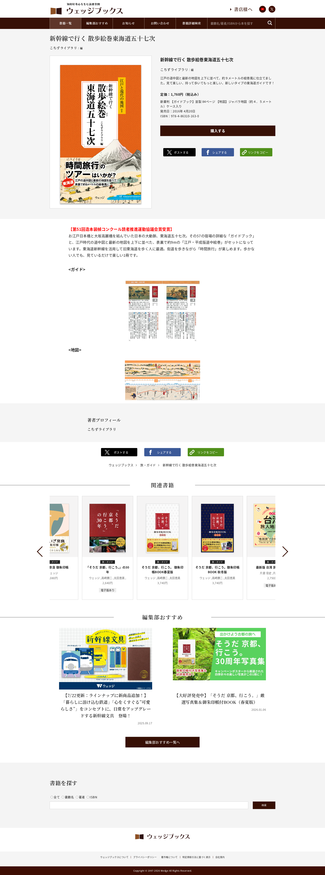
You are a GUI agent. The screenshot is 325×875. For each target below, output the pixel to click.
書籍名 (70, 797)
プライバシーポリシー (145, 857)
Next (283, 551)
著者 (82, 797)
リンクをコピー (258, 152)
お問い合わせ (160, 23)
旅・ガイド (148, 465)
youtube (262, 9)
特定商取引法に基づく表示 (196, 857)
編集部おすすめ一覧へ (162, 742)
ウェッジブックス (121, 465)
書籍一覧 (65, 23)
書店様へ (243, 9)
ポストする (181, 152)
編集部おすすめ (97, 23)
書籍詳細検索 (191, 23)
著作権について (169, 857)
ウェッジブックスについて (114, 857)
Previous (42, 551)
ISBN (93, 797)
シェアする (219, 152)
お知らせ (128, 23)
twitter (272, 9)
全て (57, 797)
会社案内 (220, 857)
